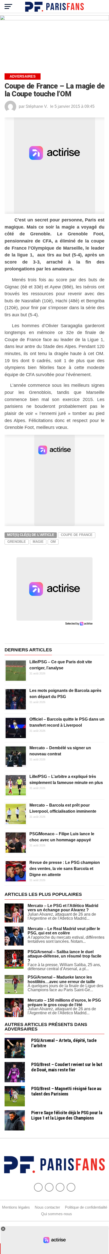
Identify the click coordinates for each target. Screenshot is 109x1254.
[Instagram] (71, 1187)
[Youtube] (60, 1187)
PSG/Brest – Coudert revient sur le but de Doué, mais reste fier (66, 1067)
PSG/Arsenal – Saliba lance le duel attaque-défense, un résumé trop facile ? (64, 956)
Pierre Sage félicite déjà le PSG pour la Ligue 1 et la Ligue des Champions (66, 1115)
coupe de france (77, 535)
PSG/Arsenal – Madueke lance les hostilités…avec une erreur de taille (61, 979)
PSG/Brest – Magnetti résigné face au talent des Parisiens (66, 1091)
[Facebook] (38, 1187)
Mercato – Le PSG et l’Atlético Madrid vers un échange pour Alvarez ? (63, 907)
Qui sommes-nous (56, 1214)
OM (53, 542)
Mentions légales (16, 1207)
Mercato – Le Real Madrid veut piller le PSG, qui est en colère (64, 931)
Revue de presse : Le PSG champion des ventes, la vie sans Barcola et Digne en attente (64, 868)
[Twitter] (49, 1187)
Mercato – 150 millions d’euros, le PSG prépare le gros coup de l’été (64, 1002)
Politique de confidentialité (86, 1207)
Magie (38, 542)
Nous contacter (47, 1207)
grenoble (16, 542)
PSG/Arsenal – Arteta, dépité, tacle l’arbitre (63, 1043)
